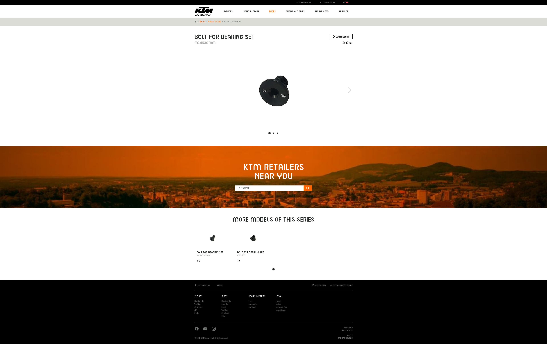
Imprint (278, 301)
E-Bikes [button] (228, 12)
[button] (269, 133)
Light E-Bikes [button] (251, 12)
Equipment (252, 307)
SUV (195, 310)
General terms (280, 310)
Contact (278, 304)
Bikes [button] (272, 12)
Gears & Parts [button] (295, 12)
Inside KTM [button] (322, 12)
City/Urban (198, 307)
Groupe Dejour (345, 338)
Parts (250, 301)
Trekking (197, 304)
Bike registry (305, 2)
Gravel (224, 307)
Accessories (253, 304)
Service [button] (343, 12)
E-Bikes (198, 296)
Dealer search (342, 37)
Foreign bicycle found (342, 285)
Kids (223, 316)
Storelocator (328, 2)
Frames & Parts (214, 22)
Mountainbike (199, 301)
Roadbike (225, 304)
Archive (219, 285)
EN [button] (344, 2)
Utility (196, 313)
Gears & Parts (257, 296)
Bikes (202, 22)
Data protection (281, 307)
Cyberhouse (347, 330)
